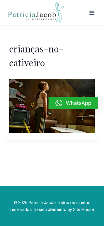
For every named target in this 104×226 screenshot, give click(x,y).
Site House (83, 209)
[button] (73, 103)
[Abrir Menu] (91, 12)
